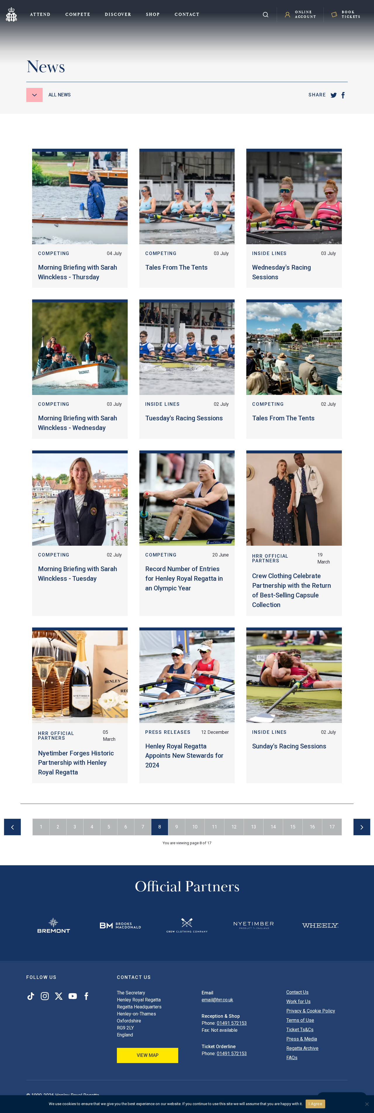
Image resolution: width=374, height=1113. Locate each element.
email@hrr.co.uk (217, 1000)
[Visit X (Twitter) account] (59, 996)
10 (195, 827)
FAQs (291, 1057)
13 (253, 827)
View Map (148, 1055)
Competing (54, 253)
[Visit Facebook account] (85, 996)
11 (214, 827)
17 (332, 827)
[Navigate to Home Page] (11, 14)
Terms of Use (300, 1020)
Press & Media (301, 1039)
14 (273, 827)
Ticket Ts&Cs (300, 1029)
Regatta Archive (302, 1048)
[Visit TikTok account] (32, 996)
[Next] (361, 827)
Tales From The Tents (176, 267)
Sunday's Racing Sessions (289, 746)
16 (312, 827)
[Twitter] (333, 95)
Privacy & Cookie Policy (310, 1011)
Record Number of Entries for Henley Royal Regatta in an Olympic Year (184, 578)
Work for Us (298, 1001)
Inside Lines (269, 253)
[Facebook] (343, 95)
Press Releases (168, 732)
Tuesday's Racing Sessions (184, 418)
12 (234, 827)
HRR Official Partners (270, 558)
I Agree (315, 1103)
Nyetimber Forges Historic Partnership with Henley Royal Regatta (76, 763)
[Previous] (12, 827)
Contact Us (297, 992)
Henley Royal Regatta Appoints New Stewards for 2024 (184, 756)
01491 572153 (232, 1023)
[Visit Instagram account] (45, 996)
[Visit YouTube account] (72, 996)
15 (292, 827)
